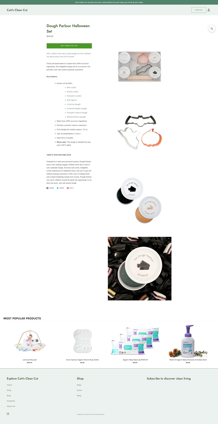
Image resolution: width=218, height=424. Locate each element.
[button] (212, 28)
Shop (9, 390)
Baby (79, 385)
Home (9, 385)
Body (79, 395)
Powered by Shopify (98, 414)
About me (11, 406)
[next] (212, 345)
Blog (9, 395)
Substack (11, 401)
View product (30, 343)
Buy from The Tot (69, 46)
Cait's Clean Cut (17, 10)
